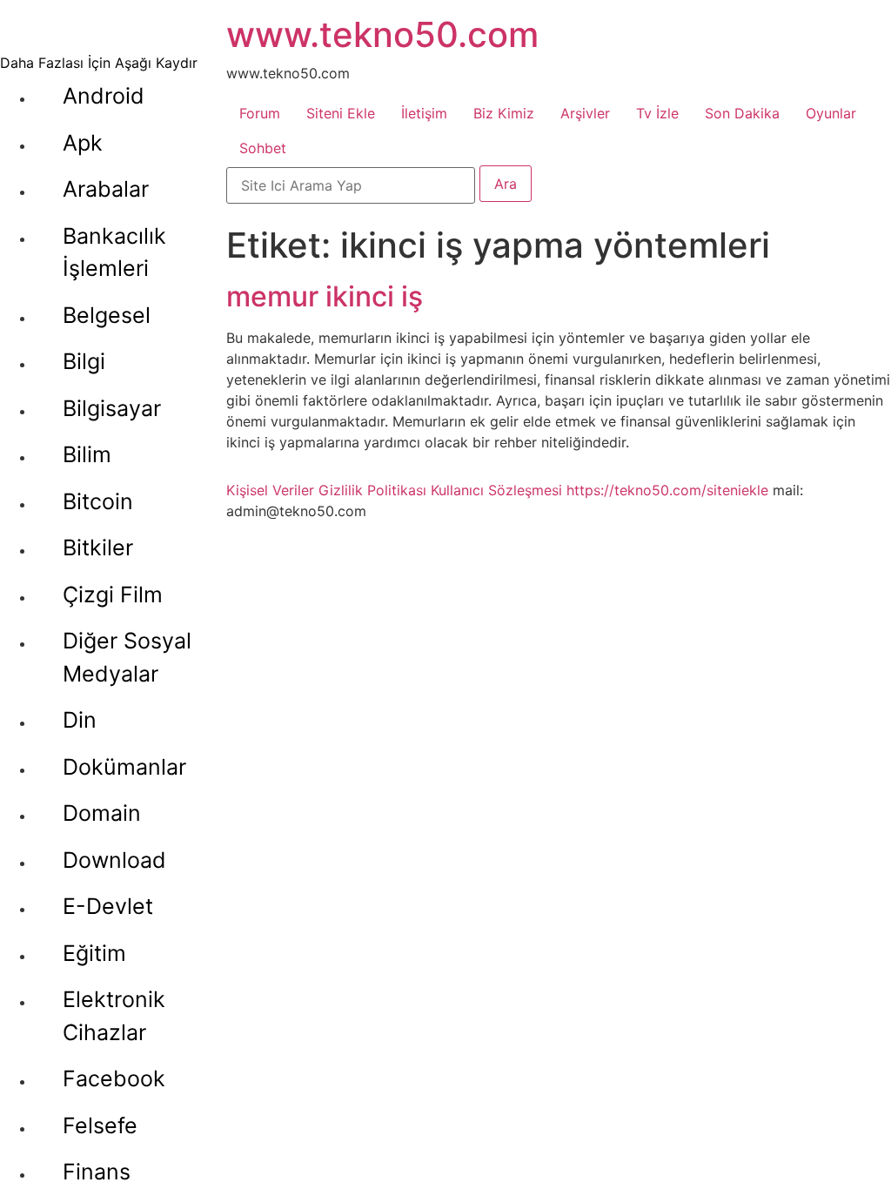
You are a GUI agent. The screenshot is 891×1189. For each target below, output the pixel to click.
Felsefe (100, 1125)
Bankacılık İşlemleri (114, 252)
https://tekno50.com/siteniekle (667, 490)
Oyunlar (831, 113)
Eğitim (94, 953)
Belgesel (107, 315)
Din (80, 720)
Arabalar (106, 189)
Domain (102, 813)
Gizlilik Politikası (372, 490)
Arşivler (585, 113)
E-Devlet (108, 906)
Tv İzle (657, 113)
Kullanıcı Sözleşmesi (496, 490)
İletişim (424, 113)
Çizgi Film (113, 594)
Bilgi (84, 361)
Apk (83, 143)
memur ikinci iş (324, 296)
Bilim (87, 454)
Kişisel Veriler (270, 490)
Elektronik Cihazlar (114, 1015)
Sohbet (262, 148)
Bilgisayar (112, 408)
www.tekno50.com (382, 34)
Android (103, 96)
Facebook (114, 1078)
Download (114, 860)
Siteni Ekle (340, 113)
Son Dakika (742, 113)
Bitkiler (98, 547)
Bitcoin (98, 501)
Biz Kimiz (503, 113)
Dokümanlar (124, 767)
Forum (259, 113)
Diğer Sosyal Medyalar (127, 657)
